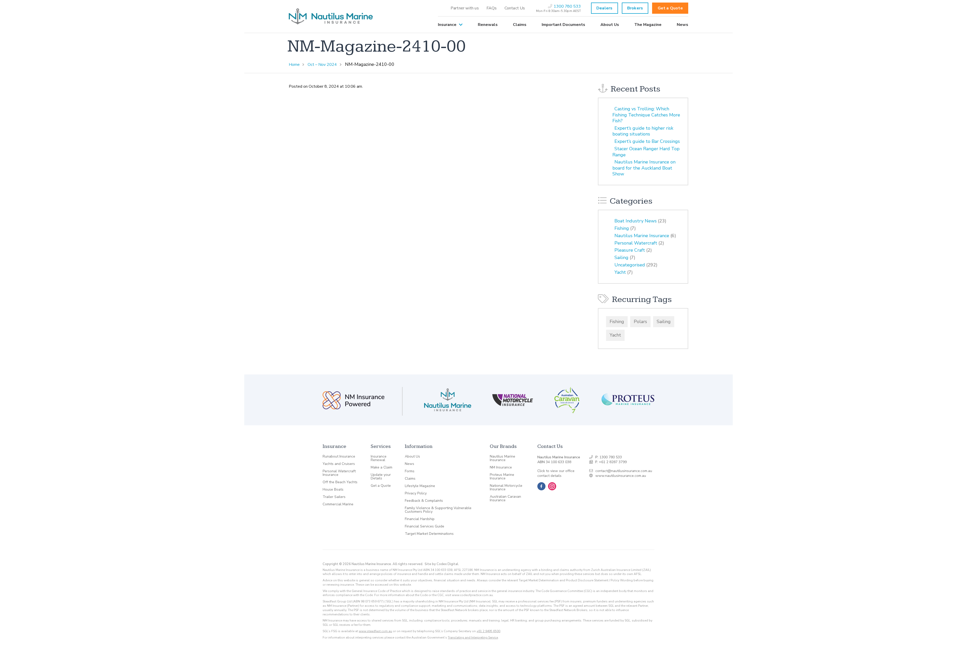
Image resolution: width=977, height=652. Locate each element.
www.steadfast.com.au (375, 631)
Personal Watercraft (635, 243)
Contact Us (515, 8)
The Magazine (648, 24)
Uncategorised (629, 265)
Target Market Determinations (429, 534)
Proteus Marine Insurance (502, 476)
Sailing (621, 257)
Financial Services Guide (424, 526)
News (682, 24)
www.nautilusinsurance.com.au (620, 475)
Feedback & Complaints (424, 501)
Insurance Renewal (378, 458)
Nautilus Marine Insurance (641, 236)
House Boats (333, 489)
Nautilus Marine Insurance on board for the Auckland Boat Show (644, 168)
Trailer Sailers (334, 497)
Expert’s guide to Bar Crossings (647, 141)
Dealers (604, 8)
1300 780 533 (610, 457)
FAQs (491, 8)
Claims (519, 24)
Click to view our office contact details (555, 473)
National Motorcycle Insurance (506, 487)
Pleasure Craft (629, 250)
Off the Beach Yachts (340, 482)
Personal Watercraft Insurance (339, 473)
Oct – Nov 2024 (322, 64)
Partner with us (465, 8)
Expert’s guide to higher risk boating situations (642, 131)
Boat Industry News (635, 221)
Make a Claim (381, 467)
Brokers (635, 8)
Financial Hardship (420, 519)
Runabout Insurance (339, 456)
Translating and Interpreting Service (473, 637)
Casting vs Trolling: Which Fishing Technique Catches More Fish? (646, 115)
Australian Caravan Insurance (505, 498)
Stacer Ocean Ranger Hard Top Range (646, 152)
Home (294, 64)
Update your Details (381, 476)
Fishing (621, 228)
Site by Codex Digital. (442, 564)
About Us (609, 24)
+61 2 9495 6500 (488, 631)
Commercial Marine (338, 504)
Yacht (620, 272)
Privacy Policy (416, 493)
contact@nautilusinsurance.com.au (623, 470)
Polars (640, 322)
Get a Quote (670, 8)
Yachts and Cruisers (339, 464)
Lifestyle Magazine (420, 486)
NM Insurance (501, 467)
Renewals (488, 24)
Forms (409, 471)
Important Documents (563, 24)
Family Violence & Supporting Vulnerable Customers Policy (438, 509)
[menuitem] (465, 8)
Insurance (447, 24)
